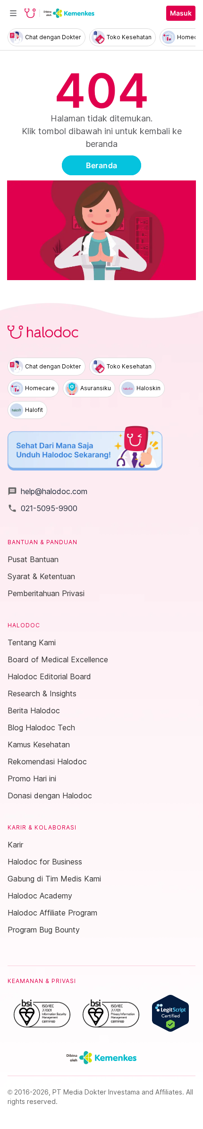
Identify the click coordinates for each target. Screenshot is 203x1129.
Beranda (102, 165)
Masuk (181, 13)
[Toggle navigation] (13, 13)
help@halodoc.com (47, 491)
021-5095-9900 (42, 508)
